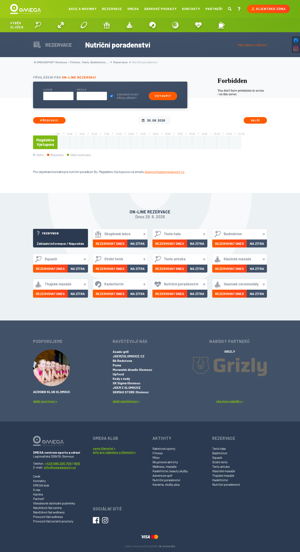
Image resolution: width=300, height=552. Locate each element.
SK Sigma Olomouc (126, 383)
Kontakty (191, 9)
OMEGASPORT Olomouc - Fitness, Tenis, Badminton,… (72, 62)
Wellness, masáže (164, 466)
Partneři (214, 9)
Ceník (36, 476)
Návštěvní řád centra (47, 508)
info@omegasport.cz (60, 467)
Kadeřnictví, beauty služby (170, 471)
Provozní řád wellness (48, 517)
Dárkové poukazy (160, 9)
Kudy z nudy (121, 378)
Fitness (157, 453)
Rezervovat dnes (110, 243)
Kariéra (38, 494)
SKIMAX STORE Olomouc (131, 392)
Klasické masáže (223, 471)
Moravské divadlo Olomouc (132, 369)
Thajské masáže (223, 475)
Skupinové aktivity (165, 462)
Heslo (82, 89)
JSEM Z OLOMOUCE (127, 387)
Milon (156, 457)
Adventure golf (162, 475)
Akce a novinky (83, 9)
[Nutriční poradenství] (198, 25)
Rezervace (112, 9)
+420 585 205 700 (58, 463)
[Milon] (83, 25)
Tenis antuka (221, 466)
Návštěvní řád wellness (49, 512)
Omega (133, 9)
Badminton (219, 453)
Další (255, 120)
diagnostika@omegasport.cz (164, 172)
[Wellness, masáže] (129, 25)
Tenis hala (219, 448)
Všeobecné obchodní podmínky (54, 503)
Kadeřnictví (220, 480)
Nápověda (76, 243)
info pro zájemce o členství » (114, 452)
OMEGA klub (41, 485)
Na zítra (137, 243)
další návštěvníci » (126, 401)
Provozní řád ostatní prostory (53, 521)
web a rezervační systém (150, 546)
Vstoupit (163, 96)
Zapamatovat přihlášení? (128, 96)
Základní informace (51, 243)
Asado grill (121, 352)
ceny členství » (104, 448)
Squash (217, 457)
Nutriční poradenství (166, 480)
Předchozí (49, 120)
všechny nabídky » (229, 401)
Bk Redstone (122, 360)
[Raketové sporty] (38, 25)
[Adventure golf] (175, 25)
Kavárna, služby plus (166, 484)
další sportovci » (45, 401)
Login (47, 89)
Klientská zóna (271, 9)
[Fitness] (60, 25)
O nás (36, 490)
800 (77, 463)
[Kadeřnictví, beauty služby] (152, 25)
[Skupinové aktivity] (106, 25)
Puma (117, 365)
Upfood (118, 374)
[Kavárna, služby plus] (221, 25)
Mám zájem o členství (252, 45)
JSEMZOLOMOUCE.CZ (128, 356)
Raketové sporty (163, 448)
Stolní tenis (220, 462)
